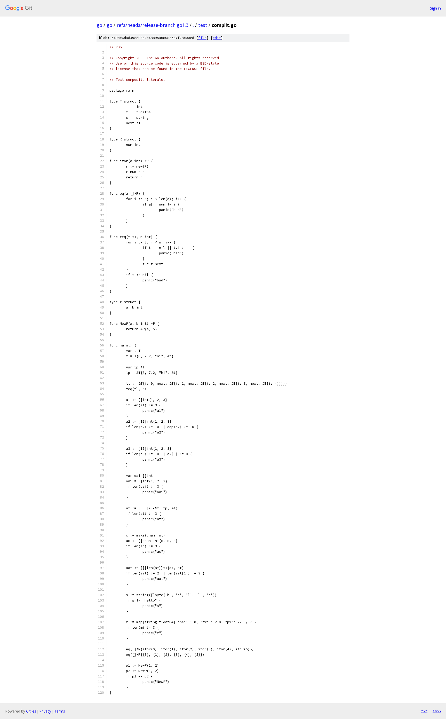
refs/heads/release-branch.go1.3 (152, 25)
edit (217, 38)
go (99, 25)
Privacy (45, 711)
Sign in (435, 8)
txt (424, 711)
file (202, 38)
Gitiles (31, 711)
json (437, 711)
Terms (59, 711)
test (202, 25)
